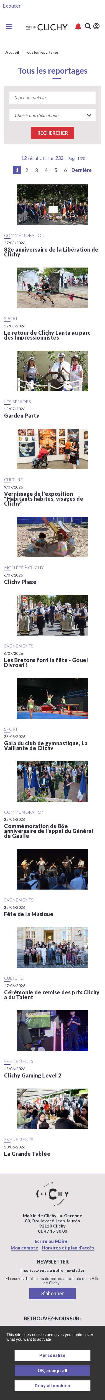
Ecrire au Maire (51, 1241)
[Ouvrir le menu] (9, 26)
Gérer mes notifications (78, 26)
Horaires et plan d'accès (68, 1247)
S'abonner (52, 1293)
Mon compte (24, 1247)
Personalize (52, 1355)
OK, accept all (52, 1370)
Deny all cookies (52, 1385)
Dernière (82, 170)
